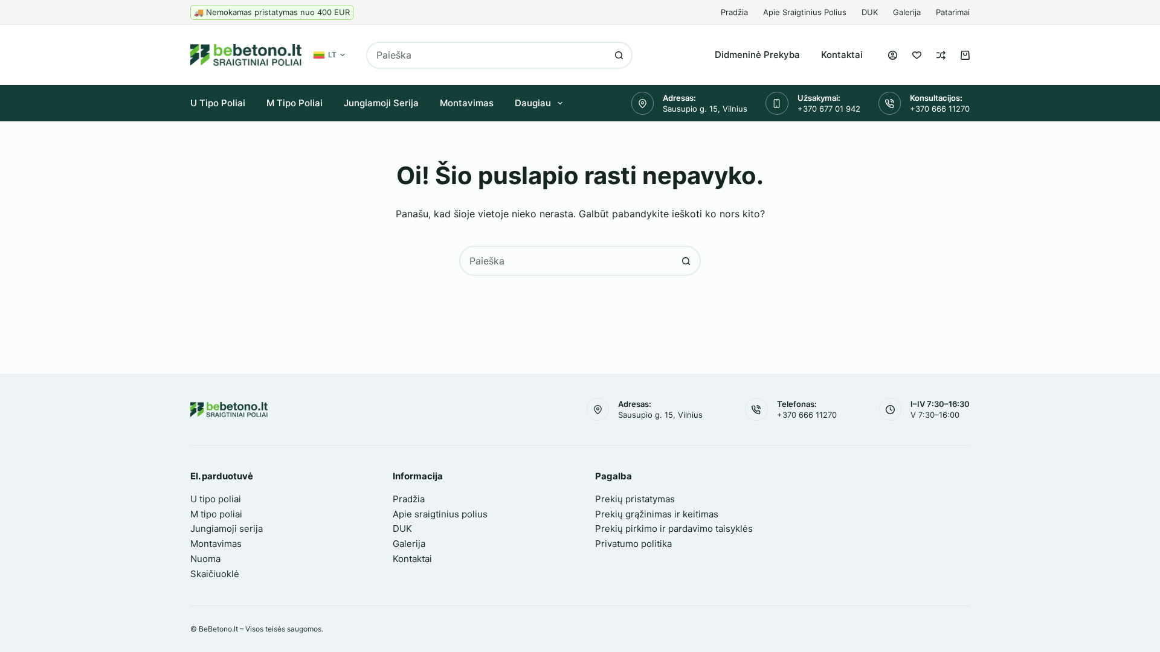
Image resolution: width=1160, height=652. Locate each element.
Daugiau (533, 103)
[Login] (892, 55)
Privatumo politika (633, 543)
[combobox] (486, 55)
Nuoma (205, 558)
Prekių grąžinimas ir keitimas (656, 514)
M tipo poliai (294, 103)
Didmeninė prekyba (757, 54)
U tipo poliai (217, 103)
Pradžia (734, 12)
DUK (870, 12)
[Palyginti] (941, 55)
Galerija (907, 12)
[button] (329, 55)
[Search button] (619, 55)
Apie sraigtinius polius (804, 12)
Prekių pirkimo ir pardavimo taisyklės (674, 528)
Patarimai (953, 12)
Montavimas (467, 103)
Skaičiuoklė (214, 574)
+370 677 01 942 (829, 108)
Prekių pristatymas (635, 499)
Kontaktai (842, 54)
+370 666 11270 (940, 108)
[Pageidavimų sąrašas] (916, 55)
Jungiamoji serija (381, 103)
